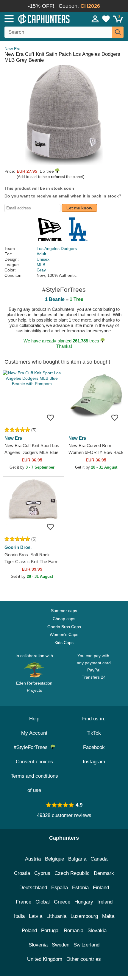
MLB (41, 264)
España (59, 887)
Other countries (83, 959)
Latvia (35, 916)
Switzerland (86, 945)
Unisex (43, 259)
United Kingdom (44, 959)
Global (42, 902)
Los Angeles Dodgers (57, 248)
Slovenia (38, 945)
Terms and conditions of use (34, 783)
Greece (62, 902)
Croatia (22, 873)
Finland (101, 887)
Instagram (94, 762)
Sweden (60, 945)
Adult (41, 253)
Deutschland (33, 887)
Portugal (50, 930)
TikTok (94, 733)
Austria (33, 859)
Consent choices (34, 762)
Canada (98, 859)
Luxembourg (84, 916)
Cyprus (42, 873)
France (23, 902)
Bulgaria (77, 859)
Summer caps (64, 610)
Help (34, 719)
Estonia (80, 887)
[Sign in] (95, 18)
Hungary (83, 902)
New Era (12, 48)
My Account (34, 733)
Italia (19, 916)
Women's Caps (64, 634)
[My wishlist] (106, 18)
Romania (73, 930)
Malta (108, 916)
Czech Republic (72, 873)
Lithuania (56, 916)
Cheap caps (64, 618)
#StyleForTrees (32, 747)
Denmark (104, 873)
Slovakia (97, 930)
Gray (41, 270)
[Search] (118, 32)
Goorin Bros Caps (64, 626)
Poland (29, 930)
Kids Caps (64, 642)
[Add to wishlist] (50, 417)
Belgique (54, 859)
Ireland (105, 902)
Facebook (94, 747)
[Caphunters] (37, 18)
